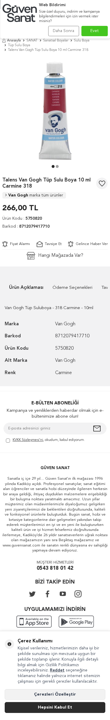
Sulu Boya (81, 40)
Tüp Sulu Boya (19, 45)
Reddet (57, 670)
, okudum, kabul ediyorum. (49, 440)
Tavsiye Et (52, 244)
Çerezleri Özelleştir (55, 694)
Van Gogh (35, 195)
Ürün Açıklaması (26, 288)
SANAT (32, 40)
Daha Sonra (63, 31)
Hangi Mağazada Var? (60, 255)
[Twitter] (32, 594)
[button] (53, 166)
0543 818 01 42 (55, 568)
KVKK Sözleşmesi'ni (28, 440)
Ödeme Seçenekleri (72, 288)
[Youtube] (63, 594)
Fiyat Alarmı (19, 244)
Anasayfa (14, 40)
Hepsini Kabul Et (55, 707)
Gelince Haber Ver (90, 244)
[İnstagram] (78, 594)
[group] (55, 110)
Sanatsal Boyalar (55, 40)
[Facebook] (47, 594)
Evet (94, 31)
